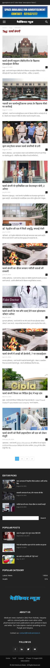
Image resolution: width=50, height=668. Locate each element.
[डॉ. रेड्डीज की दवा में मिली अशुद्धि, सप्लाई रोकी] (25, 214)
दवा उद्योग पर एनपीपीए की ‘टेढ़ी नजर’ (27, 556)
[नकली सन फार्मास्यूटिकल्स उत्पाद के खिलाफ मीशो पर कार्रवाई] (25, 89)
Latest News (7, 57)
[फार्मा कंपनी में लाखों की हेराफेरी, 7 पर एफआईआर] (25, 339)
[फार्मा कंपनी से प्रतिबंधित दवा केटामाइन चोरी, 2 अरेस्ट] (25, 172)
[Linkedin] (21, 649)
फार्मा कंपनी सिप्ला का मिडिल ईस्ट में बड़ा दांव (22, 393)
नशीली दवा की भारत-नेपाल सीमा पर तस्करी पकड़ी (31, 504)
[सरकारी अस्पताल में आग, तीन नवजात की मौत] (8, 495)
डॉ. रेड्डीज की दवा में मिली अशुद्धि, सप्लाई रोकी (23, 228)
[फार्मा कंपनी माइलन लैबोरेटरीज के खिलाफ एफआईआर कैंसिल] (25, 47)
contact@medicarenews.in (29, 633)
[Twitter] (28, 649)
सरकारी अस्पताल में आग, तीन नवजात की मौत (30, 493)
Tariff (14, 658)
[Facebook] (15, 649)
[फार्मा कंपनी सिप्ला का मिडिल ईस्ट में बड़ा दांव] (25, 379)
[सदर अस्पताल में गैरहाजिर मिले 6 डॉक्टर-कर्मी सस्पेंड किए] (8, 484)
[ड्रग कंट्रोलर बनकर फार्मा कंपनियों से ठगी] (25, 132)
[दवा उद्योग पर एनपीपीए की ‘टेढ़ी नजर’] (8, 559)
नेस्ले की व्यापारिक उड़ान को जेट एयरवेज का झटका (31, 545)
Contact (21, 658)
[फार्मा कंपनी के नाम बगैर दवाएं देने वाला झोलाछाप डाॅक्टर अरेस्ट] (25, 297)
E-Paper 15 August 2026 (34, 658)
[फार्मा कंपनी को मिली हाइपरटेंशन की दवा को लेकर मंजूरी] (25, 419)
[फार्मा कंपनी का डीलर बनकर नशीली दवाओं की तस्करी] (25, 254)
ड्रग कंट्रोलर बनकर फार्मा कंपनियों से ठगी (21, 146)
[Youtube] (34, 649)
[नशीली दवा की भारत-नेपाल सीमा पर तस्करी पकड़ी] (8, 507)
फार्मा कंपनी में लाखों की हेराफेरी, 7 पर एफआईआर (24, 353)
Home (4, 28)
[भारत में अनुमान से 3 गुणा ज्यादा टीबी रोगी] (8, 536)
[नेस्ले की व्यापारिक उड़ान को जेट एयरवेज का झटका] (8, 548)
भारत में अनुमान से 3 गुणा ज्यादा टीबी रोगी (28, 533)
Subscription (25, 661)
